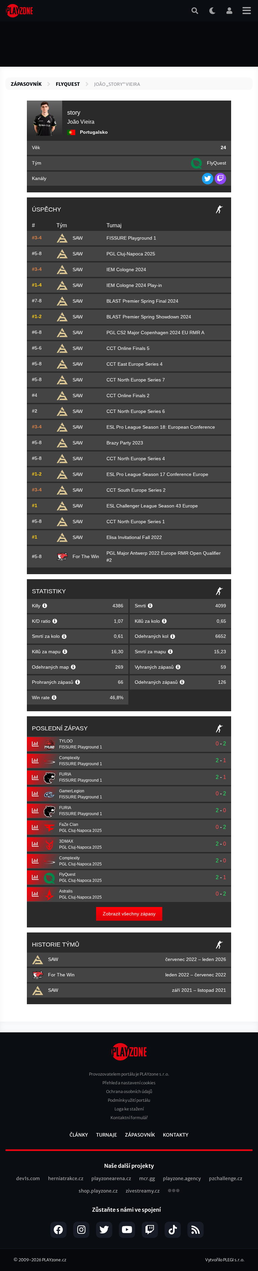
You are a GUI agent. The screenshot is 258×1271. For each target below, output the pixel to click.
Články (79, 1135)
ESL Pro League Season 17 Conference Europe (157, 474)
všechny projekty (174, 1191)
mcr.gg (147, 1178)
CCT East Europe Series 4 (134, 364)
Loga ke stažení (129, 1108)
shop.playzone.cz (98, 1191)
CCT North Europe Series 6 (135, 411)
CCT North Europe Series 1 (135, 521)
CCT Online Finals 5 (127, 348)
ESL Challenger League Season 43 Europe (152, 505)
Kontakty (175, 1135)
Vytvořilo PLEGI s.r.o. (225, 1259)
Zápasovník (26, 84)
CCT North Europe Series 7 (135, 379)
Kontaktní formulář (129, 1117)
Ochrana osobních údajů (129, 1091)
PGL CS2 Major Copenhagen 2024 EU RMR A (155, 332)
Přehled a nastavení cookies (129, 1082)
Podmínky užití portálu (129, 1100)
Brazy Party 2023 (124, 442)
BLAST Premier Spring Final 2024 (142, 301)
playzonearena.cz (111, 1178)
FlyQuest (68, 84)
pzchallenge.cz (225, 1178)
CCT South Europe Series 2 (136, 490)
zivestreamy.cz (143, 1191)
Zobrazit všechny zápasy (129, 913)
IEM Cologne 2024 (126, 269)
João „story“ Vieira (117, 84)
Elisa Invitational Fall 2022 (134, 537)
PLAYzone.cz (54, 1259)
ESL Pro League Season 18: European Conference (160, 427)
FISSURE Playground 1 (131, 238)
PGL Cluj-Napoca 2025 (130, 253)
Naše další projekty (129, 1165)
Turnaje (106, 1135)
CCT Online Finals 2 (127, 395)
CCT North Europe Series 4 (135, 458)
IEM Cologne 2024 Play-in (134, 285)
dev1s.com (28, 1178)
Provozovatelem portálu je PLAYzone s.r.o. (129, 1074)
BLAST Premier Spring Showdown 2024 (148, 316)
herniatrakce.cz (65, 1178)
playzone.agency (182, 1178)
